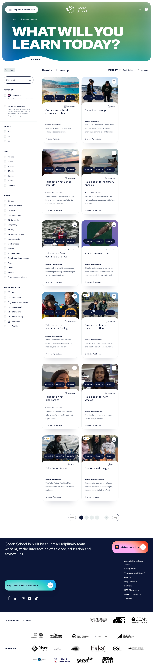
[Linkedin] (16, 598)
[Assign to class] (114, 81)
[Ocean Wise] (104, 660)
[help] (146, 10)
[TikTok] (36, 598)
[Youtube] (29, 598)
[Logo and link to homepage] (76, 9)
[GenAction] (72, 648)
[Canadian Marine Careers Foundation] (133, 648)
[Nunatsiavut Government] (54, 649)
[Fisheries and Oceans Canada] (100, 636)
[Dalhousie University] (95, 620)
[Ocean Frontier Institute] (137, 620)
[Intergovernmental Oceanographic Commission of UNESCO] (34, 636)
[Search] (29, 80)
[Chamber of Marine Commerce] (36, 660)
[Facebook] (9, 598)
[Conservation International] (119, 660)
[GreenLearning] (82, 660)
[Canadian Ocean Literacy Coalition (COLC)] (77, 636)
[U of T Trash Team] (59, 660)
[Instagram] (23, 598)
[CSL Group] (114, 648)
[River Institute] (36, 648)
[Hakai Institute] (95, 648)
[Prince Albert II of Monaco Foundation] (122, 636)
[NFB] (116, 620)
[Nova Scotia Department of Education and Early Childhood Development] (54, 636)
